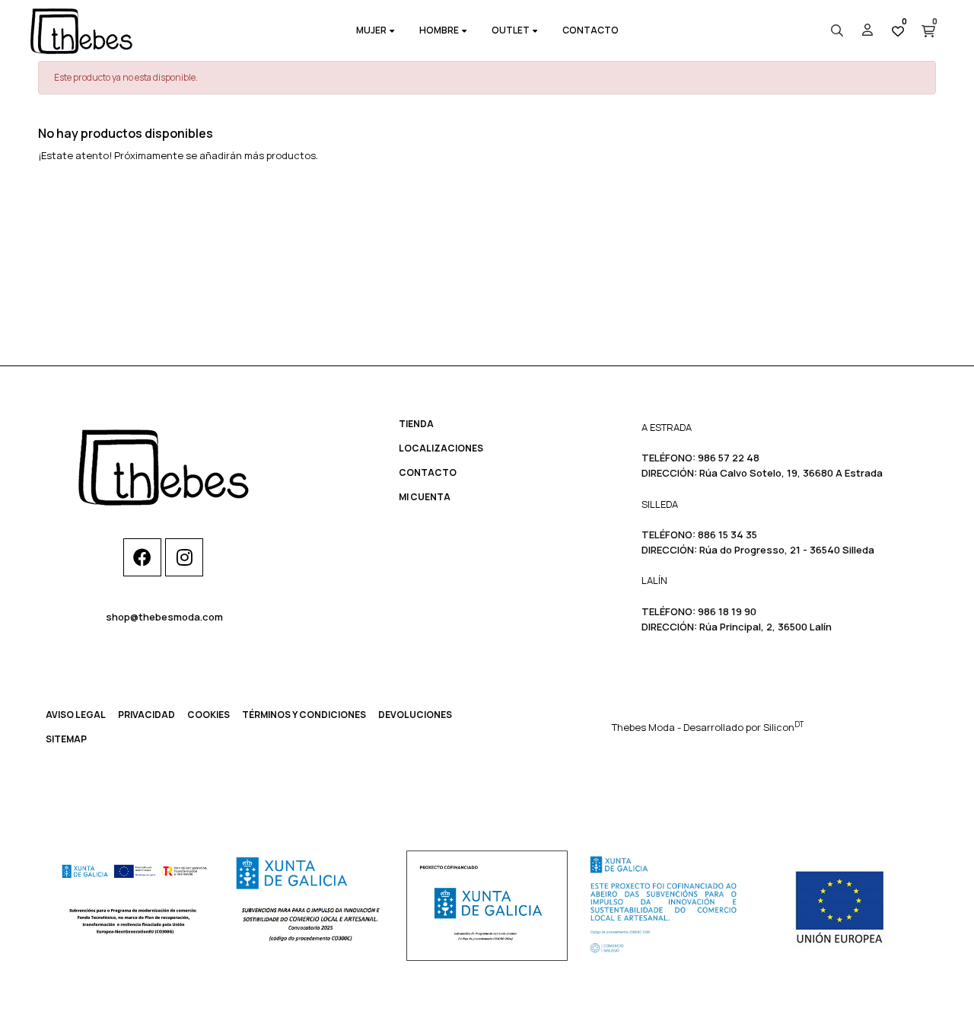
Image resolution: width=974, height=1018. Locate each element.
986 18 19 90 (727, 611)
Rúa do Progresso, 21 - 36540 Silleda (786, 550)
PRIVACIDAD (146, 714)
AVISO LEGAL (76, 714)
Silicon (783, 727)
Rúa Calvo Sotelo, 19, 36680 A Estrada (791, 473)
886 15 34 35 (727, 534)
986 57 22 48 (728, 457)
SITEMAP (66, 738)
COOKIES (208, 714)
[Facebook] (142, 557)
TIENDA (416, 423)
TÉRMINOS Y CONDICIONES (304, 714)
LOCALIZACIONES (441, 448)
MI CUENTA (424, 496)
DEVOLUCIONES (415, 714)
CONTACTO (428, 472)
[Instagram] (184, 557)
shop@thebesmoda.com (164, 617)
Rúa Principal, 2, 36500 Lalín (765, 626)
